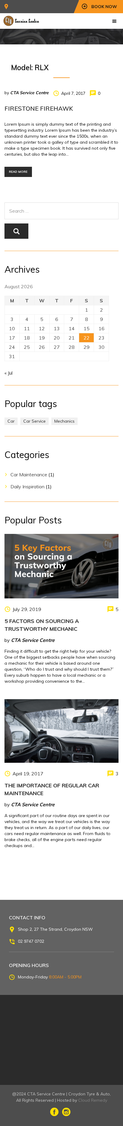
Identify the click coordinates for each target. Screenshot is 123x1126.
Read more (18, 172)
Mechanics (64, 421)
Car (11, 421)
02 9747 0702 (31, 941)
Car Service (34, 421)
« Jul (8, 373)
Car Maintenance (28, 475)
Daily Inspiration (27, 487)
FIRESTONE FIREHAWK (38, 108)
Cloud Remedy (92, 1100)
